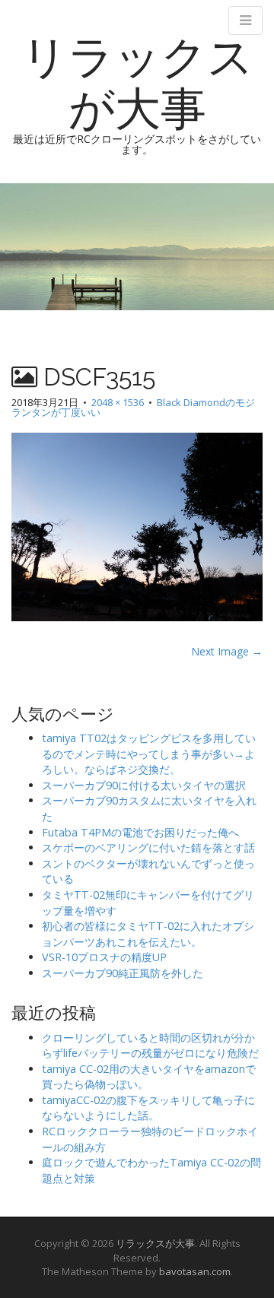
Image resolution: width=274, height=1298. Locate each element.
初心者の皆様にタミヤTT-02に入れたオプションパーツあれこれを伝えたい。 (148, 934)
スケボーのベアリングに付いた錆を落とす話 (148, 847)
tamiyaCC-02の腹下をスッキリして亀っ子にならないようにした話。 (148, 1108)
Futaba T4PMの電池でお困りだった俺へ (140, 832)
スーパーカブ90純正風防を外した (122, 973)
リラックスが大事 (137, 82)
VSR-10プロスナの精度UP (104, 957)
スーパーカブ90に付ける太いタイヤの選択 (144, 785)
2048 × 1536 (117, 402)
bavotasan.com (195, 1271)
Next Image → (227, 651)
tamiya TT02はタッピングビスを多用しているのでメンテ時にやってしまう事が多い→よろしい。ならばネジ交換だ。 (149, 753)
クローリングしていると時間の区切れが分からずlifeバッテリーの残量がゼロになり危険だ (150, 1045)
